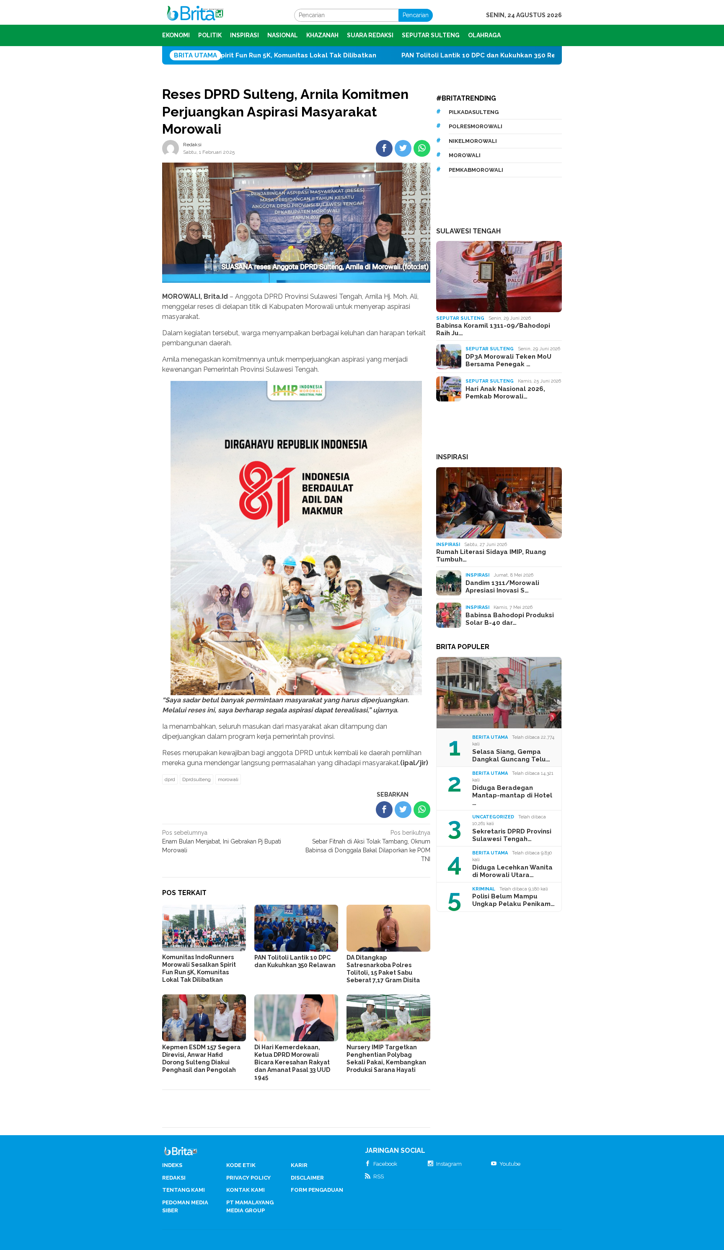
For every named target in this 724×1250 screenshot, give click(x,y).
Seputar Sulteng (460, 318)
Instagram (449, 1164)
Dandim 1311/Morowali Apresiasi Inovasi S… (502, 586)
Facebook (385, 1164)
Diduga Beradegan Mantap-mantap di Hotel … (512, 795)
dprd (170, 779)
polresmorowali (475, 126)
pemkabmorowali (476, 170)
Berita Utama (490, 737)
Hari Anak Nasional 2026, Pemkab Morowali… (505, 392)
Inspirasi (448, 544)
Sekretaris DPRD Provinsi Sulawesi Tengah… (511, 835)
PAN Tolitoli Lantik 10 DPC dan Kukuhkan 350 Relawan (411, 55)
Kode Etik (241, 1165)
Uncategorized (493, 817)
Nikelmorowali (473, 141)
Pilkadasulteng (474, 112)
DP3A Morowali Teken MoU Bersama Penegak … (508, 360)
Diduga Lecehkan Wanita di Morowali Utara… (512, 871)
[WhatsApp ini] (422, 148)
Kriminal (483, 889)
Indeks (172, 1165)
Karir (299, 1165)
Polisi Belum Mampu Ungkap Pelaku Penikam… (513, 900)
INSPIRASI (452, 457)
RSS (378, 1176)
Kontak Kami (245, 1190)
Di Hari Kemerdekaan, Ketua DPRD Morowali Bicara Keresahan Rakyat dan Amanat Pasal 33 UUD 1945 (292, 1062)
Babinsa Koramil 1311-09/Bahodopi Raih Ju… (493, 329)
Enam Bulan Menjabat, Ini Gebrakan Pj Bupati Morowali (221, 841)
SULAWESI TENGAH (468, 231)
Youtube (509, 1164)
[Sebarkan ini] (384, 148)
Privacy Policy (248, 1178)
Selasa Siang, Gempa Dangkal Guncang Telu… (511, 755)
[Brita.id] (195, 14)
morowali (228, 779)
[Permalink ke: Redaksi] (170, 147)
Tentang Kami (183, 1190)
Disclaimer (307, 1178)
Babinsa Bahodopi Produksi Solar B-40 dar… (509, 618)
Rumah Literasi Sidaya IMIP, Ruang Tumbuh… (491, 555)
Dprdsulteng (196, 779)
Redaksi (174, 1178)
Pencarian (416, 15)
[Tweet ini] (403, 148)
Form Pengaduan (317, 1190)
